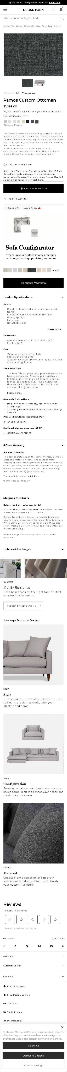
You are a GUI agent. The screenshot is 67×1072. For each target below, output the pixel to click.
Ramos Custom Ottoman (29, 100)
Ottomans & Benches (32, 26)
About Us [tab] (8, 956)
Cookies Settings (33, 1065)
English (12, 422)
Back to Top (57, 938)
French (22, 422)
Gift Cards (12, 1003)
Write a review (28, 93)
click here (33, 476)
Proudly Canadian (16, 986)
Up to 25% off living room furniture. (34, 2)
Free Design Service (18, 995)
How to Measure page (25, 509)
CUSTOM (8, 582)
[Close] (62, 1027)
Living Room (17, 26)
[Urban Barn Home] (33, 9)
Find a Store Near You (36, 188)
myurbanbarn (14, 1021)
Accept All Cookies (33, 1055)
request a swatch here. (31, 180)
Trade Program (15, 1012)
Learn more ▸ (14, 393)
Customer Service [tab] (12, 966)
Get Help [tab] (8, 976)
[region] (33, 1048)
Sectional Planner (20, 433)
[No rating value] (9, 93)
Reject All (33, 1045)
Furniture (6, 26)
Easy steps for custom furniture (21, 620)
